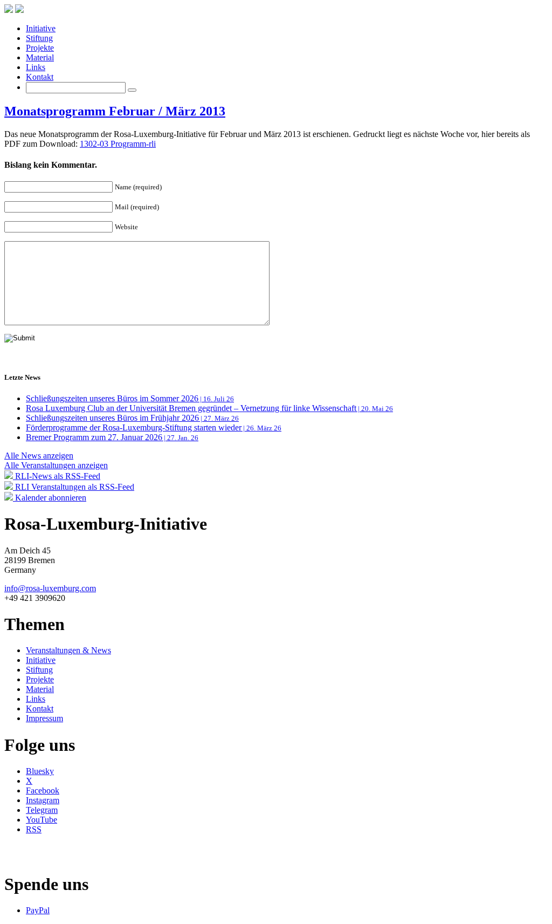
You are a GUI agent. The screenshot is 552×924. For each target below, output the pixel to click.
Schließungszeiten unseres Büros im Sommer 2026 (130, 398)
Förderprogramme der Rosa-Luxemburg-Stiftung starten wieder (153, 427)
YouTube (41, 819)
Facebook (42, 790)
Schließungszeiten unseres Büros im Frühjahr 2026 (132, 417)
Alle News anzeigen (38, 455)
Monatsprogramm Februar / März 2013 (114, 111)
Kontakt (39, 76)
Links (35, 67)
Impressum (44, 718)
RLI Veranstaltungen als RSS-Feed (73, 486)
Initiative (41, 28)
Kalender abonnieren (49, 497)
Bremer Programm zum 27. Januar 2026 (112, 437)
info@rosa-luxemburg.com (50, 588)
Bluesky (40, 771)
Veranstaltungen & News (68, 650)
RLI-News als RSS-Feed (56, 476)
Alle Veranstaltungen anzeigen (56, 465)
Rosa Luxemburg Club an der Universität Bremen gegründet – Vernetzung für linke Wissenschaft (209, 408)
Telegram (42, 810)
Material (40, 57)
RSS (34, 829)
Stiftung (39, 38)
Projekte (40, 47)
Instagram (42, 800)
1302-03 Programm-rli (118, 143)
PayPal (38, 910)
